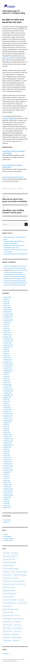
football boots (7, 581)
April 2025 (7, 330)
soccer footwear (7, 625)
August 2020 (7, 447)
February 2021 (8, 434)
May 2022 (6, 403)
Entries (7, 536)
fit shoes (15, 578)
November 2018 (8, 491)
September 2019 (8, 470)
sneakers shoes (7, 621)
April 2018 (7, 505)
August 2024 (7, 347)
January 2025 (7, 336)
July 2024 (6, 349)
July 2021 (6, 424)
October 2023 (7, 368)
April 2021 (7, 430)
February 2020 (8, 459)
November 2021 (8, 416)
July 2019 (6, 474)
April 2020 (7, 455)
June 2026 (6, 301)
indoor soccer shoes (8, 587)
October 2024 (8, 343)
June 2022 (6, 401)
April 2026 (7, 305)
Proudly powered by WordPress (9, 661)
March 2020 (7, 457)
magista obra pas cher (9, 590)
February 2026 (8, 309)
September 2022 (8, 395)
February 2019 (8, 484)
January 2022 (7, 411)
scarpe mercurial (18, 618)
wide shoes (16, 640)
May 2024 (6, 353)
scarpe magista (7, 618)
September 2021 (8, 420)
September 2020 (8, 445)
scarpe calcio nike (8, 612)
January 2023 (7, 386)
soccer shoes (17, 625)
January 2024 (7, 361)
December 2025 (8, 314)
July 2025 (6, 324)
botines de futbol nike (10, 118)
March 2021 (7, 432)
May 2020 (6, 453)
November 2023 (8, 366)
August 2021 (7, 422)
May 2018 (6, 503)
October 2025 (7, 318)
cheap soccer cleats (8, 571)
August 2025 (7, 322)
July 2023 (6, 374)
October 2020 (8, 443)
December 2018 (8, 489)
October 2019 (7, 468)
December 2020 (8, 439)
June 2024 (6, 351)
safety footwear (7, 606)
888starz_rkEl (8, 278)
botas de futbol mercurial (10, 556)
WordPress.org (8, 540)
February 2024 (8, 359)
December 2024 (8, 339)
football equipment (18, 581)
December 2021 (8, 414)
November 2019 (8, 466)
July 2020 (6, 449)
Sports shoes (6, 634)
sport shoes (17, 631)
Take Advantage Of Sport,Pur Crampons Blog (13, 12)
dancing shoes (7, 578)
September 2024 (8, 345)
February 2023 (8, 384)
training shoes (7, 640)
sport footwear (7, 628)
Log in (5, 534)
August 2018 (7, 497)
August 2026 (7, 297)
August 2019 (7, 472)
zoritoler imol (8, 266)
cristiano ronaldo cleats (19, 575)
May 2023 (6, 378)
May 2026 (6, 303)
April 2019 (7, 480)
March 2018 (7, 507)
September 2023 (8, 370)
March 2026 (7, 307)
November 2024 (8, 341)
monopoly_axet (8, 283)
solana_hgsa (7, 274)
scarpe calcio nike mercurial (11, 615)
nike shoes (21, 600)
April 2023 (7, 380)
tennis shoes (6, 637)
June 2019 (6, 476)
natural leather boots (9, 593)
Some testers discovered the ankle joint (15, 254)
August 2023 (7, 372)
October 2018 (7, 493)
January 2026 (7, 311)
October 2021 (7, 418)
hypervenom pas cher (9, 584)
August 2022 (7, 397)
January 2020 (8, 461)
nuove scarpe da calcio (9, 603)
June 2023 (6, 376)
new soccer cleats (8, 596)
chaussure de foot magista (10, 568)
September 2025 (8, 320)
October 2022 (7, 393)
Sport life (20, 188)
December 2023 (8, 364)
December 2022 (8, 389)
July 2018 (6, 499)
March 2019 (7, 482)
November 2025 (8, 316)
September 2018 (8, 495)
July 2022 (6, 399)
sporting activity (17, 628)
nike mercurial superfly (9, 600)
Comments (8, 538)
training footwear (17, 637)
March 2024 (7, 357)
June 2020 (7, 451)
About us (6, 653)
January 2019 (7, 486)
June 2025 (6, 326)
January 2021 (7, 436)
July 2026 (6, 299)
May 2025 (6, 328)
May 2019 (6, 478)
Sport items (7, 520)
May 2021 (6, 428)
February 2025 (8, 334)
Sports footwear (7, 631)
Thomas (6, 188)
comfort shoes (7, 575)
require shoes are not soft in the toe (12, 177)
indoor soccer (21, 584)
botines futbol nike (8, 565)
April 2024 (7, 355)
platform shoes (22, 603)
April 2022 (7, 405)
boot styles (15, 553)
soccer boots (17, 621)
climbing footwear (21, 571)
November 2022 (8, 391)
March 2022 (7, 407)
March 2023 (7, 382)
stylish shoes (15, 634)
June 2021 (6, 426)
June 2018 (6, 501)
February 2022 (8, 409)
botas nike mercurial (9, 559)
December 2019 (8, 464)
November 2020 (8, 441)
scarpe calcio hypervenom (10, 609)
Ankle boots (6, 553)
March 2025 (7, 332)
